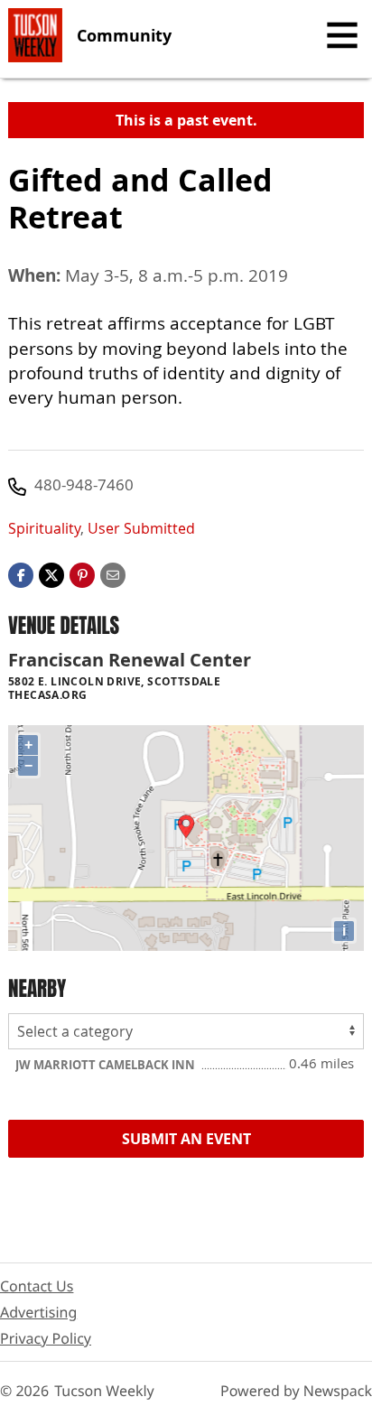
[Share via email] (113, 573)
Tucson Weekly (104, 1391)
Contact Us (36, 1286)
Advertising (38, 1312)
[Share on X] (51, 573)
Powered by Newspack (296, 1391)
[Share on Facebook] (20, 573)
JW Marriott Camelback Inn (106, 1065)
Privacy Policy (45, 1338)
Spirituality (44, 528)
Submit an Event (186, 1139)
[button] (82, 573)
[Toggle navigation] (342, 35)
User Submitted (141, 528)
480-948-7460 (84, 484)
